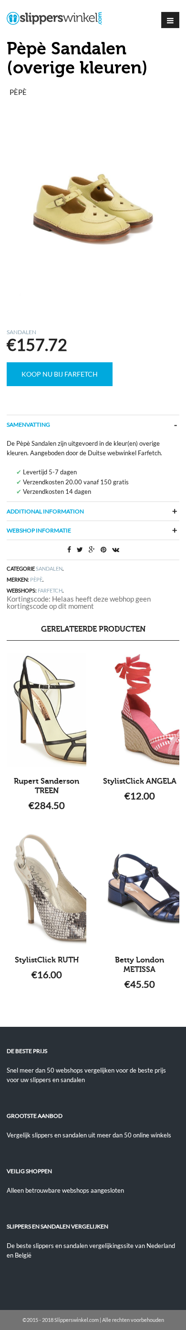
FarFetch (50, 590)
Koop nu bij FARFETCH (59, 374)
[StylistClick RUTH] (46, 888)
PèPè (36, 579)
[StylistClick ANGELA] (139, 710)
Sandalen (21, 332)
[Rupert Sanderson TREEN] (46, 710)
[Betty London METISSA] (139, 888)
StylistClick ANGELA (139, 781)
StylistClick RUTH (47, 960)
